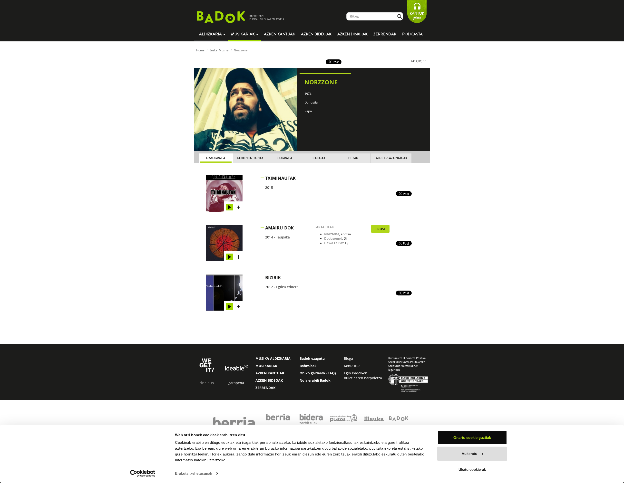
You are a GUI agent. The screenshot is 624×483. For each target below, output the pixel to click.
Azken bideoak (316, 34)
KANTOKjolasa (417, 15)
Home (200, 50)
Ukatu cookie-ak (472, 469)
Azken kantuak (279, 34)
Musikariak (243, 34)
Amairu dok (279, 228)
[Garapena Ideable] (236, 367)
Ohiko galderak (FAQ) (318, 373)
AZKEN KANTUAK (269, 373)
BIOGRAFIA (284, 158)
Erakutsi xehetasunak (193, 473)
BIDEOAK (318, 158)
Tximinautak (280, 178)
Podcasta (412, 34)
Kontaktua (352, 365)
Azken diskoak (352, 34)
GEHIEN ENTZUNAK (250, 158)
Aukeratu (469, 453)
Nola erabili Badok (315, 380)
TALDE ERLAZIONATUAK (390, 158)
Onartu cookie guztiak (472, 438)
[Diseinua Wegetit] (207, 364)
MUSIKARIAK (266, 365)
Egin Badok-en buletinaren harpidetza (363, 375)
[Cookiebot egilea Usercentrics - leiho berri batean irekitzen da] (142, 473)
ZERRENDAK (265, 387)
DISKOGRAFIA (215, 158)
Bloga (348, 358)
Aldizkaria (211, 34)
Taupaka (283, 237)
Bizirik (273, 278)
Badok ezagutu (312, 358)
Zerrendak (384, 34)
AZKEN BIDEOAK (269, 380)
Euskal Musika (219, 50)
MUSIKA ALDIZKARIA (273, 358)
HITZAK (353, 158)
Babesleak (308, 365)
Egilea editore (287, 286)
